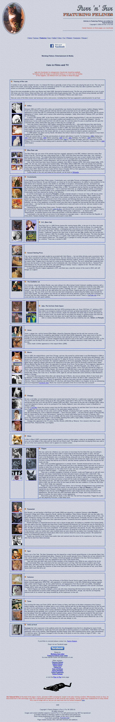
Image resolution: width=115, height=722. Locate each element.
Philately (69, 38)
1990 (44, 138)
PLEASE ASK (64, 718)
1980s (92, 136)
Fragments (76, 38)
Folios (60, 38)
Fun (64, 38)
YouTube (34, 407)
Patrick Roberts (72, 641)
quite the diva (57, 209)
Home (30, 38)
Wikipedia (75, 172)
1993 (89, 138)
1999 (65, 139)
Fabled (54, 38)
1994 (102, 141)
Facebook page (44, 383)
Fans (49, 38)
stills (30, 409)
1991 (70, 138)
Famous (36, 38)
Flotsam (84, 38)
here (83, 700)
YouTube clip (92, 295)
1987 (26, 138)
